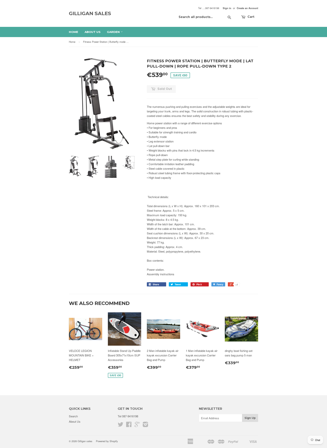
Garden (114, 32)
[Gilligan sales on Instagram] (145, 425)
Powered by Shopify (107, 441)
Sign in (227, 8)
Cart (250, 17)
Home (73, 32)
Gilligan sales (90, 13)
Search (73, 416)
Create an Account (247, 8)
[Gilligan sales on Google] (137, 425)
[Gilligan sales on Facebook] (129, 425)
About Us (92, 32)
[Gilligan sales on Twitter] (120, 425)
